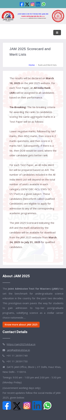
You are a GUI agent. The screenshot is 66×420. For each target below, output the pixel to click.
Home (32, 65)
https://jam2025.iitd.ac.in (21, 344)
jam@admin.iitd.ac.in (18, 350)
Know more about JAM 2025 (21, 324)
